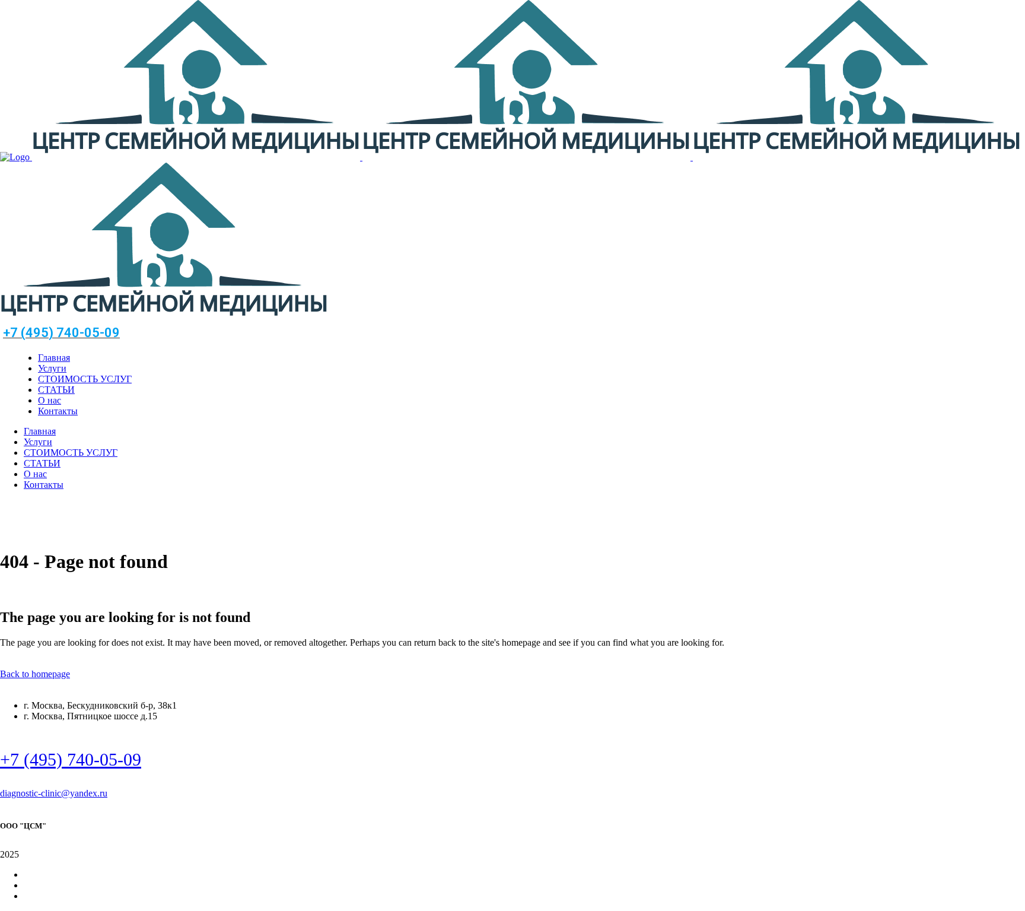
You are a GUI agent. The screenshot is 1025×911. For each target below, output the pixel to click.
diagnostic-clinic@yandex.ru (53, 793)
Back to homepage (35, 674)
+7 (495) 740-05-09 (70, 759)
